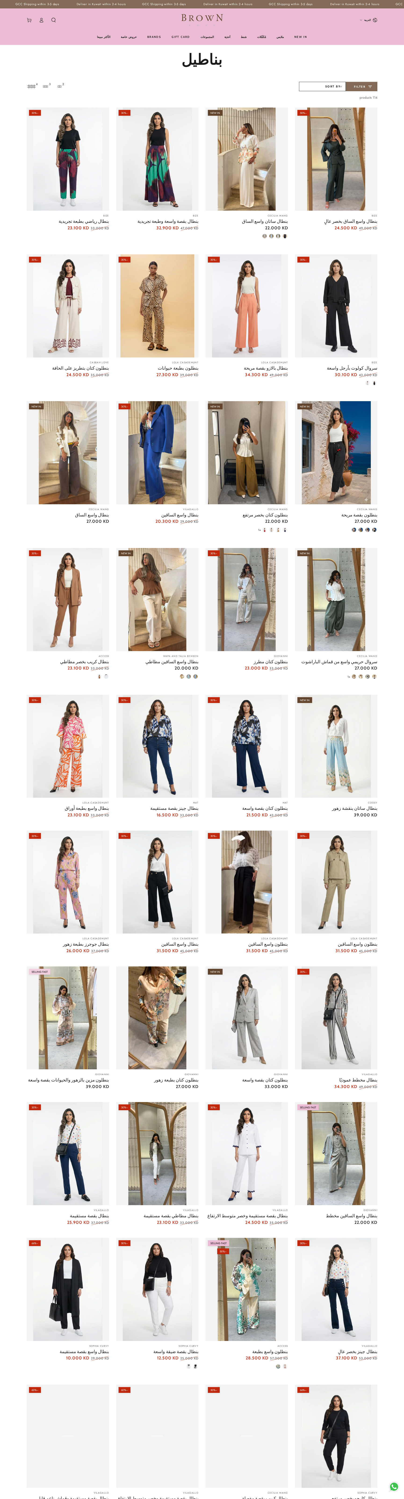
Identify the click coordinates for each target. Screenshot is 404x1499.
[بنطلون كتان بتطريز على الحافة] (68, 305)
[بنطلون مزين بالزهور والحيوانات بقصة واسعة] (68, 1018)
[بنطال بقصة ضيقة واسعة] (157, 1289)
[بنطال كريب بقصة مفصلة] (247, 1436)
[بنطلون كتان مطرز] (247, 599)
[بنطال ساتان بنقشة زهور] (336, 746)
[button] (53, 20)
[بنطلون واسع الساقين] (336, 882)
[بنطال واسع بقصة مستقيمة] (68, 1289)
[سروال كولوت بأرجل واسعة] (336, 305)
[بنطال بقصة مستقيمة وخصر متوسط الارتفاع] (247, 1153)
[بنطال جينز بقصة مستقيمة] (157, 746)
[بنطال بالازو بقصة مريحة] (247, 305)
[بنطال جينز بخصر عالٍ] (336, 1289)
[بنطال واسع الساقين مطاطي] (157, 599)
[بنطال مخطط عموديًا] (336, 1018)
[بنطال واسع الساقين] (157, 452)
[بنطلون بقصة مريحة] (336, 452)
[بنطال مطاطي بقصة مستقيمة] (157, 1153)
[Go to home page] (202, 20)
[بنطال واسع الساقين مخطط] (336, 1153)
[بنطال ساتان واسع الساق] (247, 159)
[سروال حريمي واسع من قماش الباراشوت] (336, 599)
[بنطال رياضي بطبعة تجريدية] (68, 159)
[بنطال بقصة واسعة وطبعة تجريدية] (157, 159)
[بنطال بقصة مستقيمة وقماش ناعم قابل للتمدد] (68, 1436)
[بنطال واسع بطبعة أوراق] (68, 746)
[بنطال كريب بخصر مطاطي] (68, 599)
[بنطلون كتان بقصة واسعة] (247, 746)
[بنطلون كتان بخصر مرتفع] (247, 452)
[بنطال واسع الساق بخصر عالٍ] (336, 159)
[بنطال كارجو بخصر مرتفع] (336, 1436)
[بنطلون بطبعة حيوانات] (157, 305)
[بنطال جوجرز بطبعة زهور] (68, 882)
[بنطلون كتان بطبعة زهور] (157, 1018)
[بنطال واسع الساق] (68, 452)
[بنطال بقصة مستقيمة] (68, 1153)
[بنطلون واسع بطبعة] (247, 1289)
